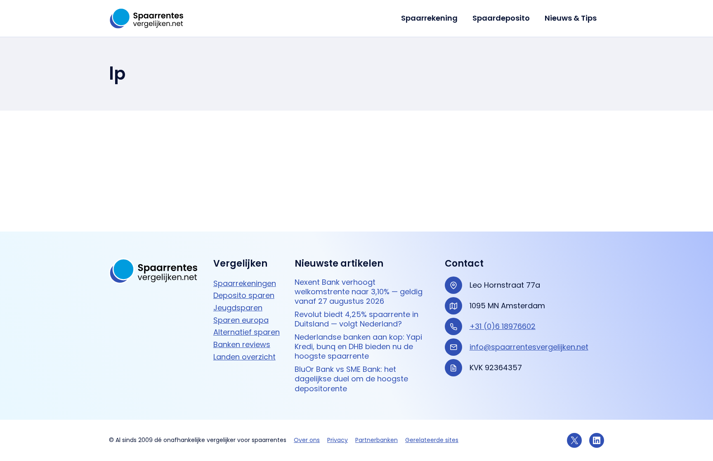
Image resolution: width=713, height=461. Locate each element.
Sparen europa (241, 320)
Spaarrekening (429, 18)
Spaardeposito (501, 18)
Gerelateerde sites (431, 440)
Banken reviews (241, 344)
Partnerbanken (376, 440)
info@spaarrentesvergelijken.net (529, 347)
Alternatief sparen (246, 332)
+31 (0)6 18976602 (503, 326)
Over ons (307, 440)
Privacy (337, 440)
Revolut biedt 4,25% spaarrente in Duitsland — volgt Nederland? (356, 319)
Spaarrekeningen (244, 283)
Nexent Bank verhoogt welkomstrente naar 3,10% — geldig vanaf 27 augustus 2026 (359, 291)
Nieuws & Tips (571, 18)
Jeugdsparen (237, 308)
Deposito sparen (243, 295)
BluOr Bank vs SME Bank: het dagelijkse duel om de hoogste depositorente (351, 378)
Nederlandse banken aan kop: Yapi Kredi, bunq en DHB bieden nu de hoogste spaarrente (358, 346)
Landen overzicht (244, 357)
